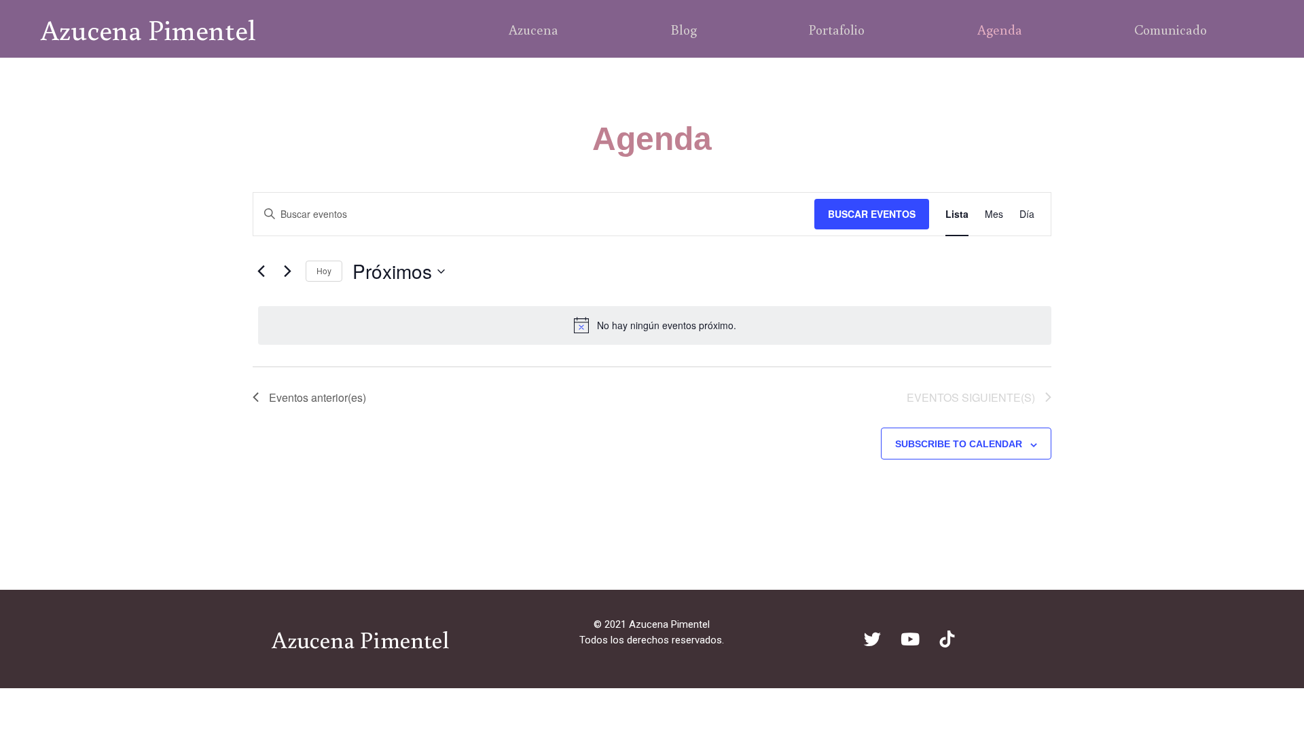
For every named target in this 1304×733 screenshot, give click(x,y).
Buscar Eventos (872, 214)
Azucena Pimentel (148, 29)
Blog (684, 29)
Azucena (533, 29)
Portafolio (837, 29)
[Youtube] (910, 639)
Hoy (323, 270)
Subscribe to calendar (958, 443)
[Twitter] (873, 639)
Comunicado (1170, 29)
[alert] (654, 325)
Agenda (999, 29)
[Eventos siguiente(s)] (287, 271)
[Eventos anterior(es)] (261, 271)
